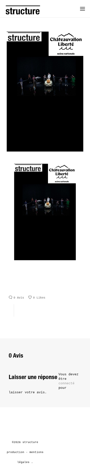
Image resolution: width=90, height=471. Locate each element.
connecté (66, 383)
